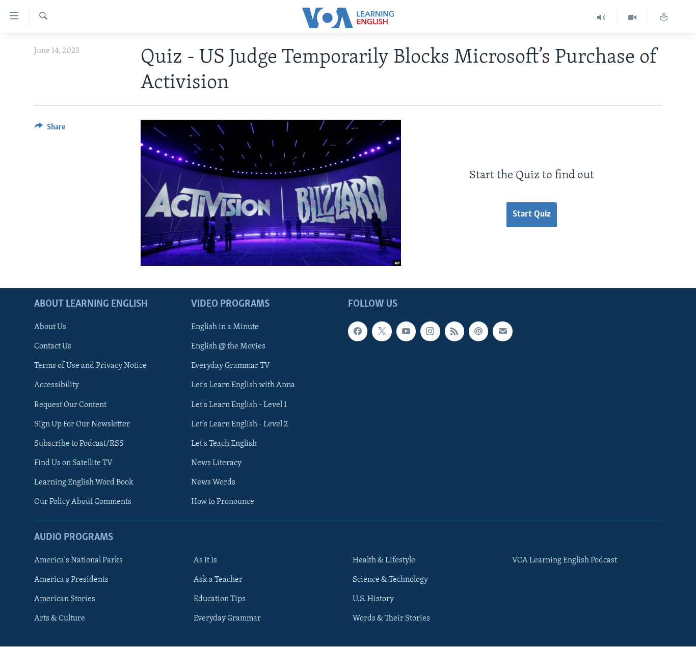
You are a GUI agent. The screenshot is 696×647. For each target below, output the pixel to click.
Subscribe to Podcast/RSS (79, 444)
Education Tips (220, 600)
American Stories (64, 600)
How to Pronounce (222, 502)
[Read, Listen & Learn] (664, 17)
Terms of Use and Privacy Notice (90, 366)
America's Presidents (71, 580)
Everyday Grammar (227, 619)
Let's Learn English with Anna (243, 386)
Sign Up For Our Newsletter (82, 424)
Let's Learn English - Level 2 (239, 424)
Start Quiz (532, 214)
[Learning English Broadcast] (601, 17)
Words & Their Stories (391, 619)
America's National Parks (78, 560)
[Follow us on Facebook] (357, 331)
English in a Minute (225, 328)
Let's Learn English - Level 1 (239, 405)
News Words (213, 482)
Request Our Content (70, 405)
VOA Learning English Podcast (564, 560)
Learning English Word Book (83, 482)
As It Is (205, 560)
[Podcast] (478, 331)
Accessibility (56, 386)
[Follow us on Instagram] (430, 331)
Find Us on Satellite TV (73, 463)
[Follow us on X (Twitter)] (381, 331)
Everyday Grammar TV (230, 366)
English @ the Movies (228, 347)
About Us (50, 328)
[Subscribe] (502, 331)
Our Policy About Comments (82, 502)
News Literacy (216, 463)
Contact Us (52, 347)
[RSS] (454, 331)
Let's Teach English (224, 444)
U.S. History (373, 600)
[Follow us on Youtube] (406, 331)
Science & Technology (390, 580)
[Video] (632, 17)
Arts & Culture (59, 619)
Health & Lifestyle (384, 560)
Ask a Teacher (218, 580)
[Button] (50, 129)
